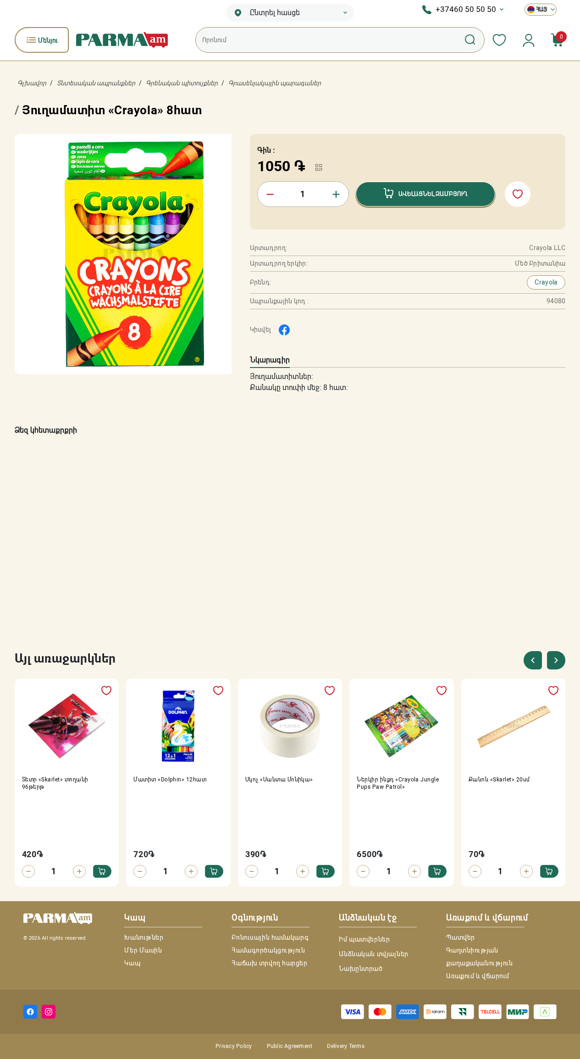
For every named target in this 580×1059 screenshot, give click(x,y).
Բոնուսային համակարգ (270, 937)
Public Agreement (290, 1046)
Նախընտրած (360, 968)
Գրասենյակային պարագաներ (274, 83)
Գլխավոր (31, 83)
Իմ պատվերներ (364, 939)
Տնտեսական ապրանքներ (96, 83)
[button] (556, 660)
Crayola (546, 282)
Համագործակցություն (268, 950)
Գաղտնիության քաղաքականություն (479, 957)
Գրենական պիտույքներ (182, 83)
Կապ (132, 963)
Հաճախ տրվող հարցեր (269, 963)
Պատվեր (460, 937)
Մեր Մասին (143, 950)
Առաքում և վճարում (477, 976)
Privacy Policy (233, 1046)
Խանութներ (143, 937)
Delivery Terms (345, 1046)
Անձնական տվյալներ (374, 954)
